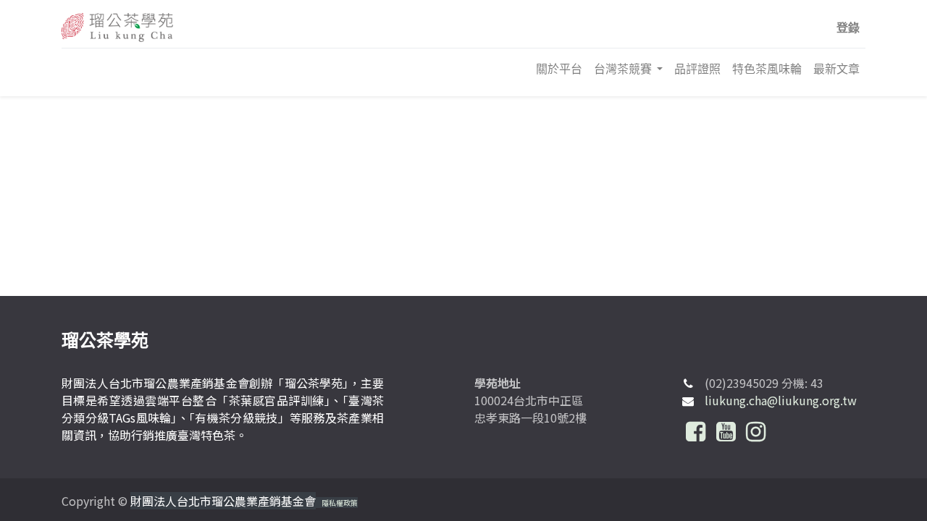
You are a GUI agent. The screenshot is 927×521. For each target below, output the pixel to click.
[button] (848, 27)
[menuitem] (559, 68)
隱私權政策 (340, 502)
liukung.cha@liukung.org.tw (781, 400)
